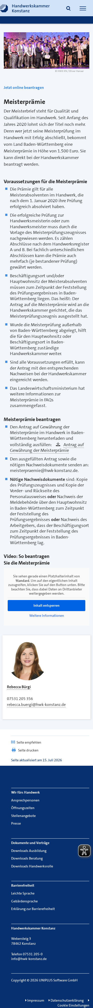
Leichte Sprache (22, 893)
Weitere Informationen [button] (46, 616)
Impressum (35, 1000)
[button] (68, 9)
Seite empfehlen (29, 742)
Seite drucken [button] (28, 750)
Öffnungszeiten (22, 808)
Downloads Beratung (27, 858)
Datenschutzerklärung (67, 1000)
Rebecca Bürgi (19, 686)
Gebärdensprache (24, 901)
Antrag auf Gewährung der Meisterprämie (47, 447)
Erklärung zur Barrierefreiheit (33, 909)
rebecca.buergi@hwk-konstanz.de (36, 704)
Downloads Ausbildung (28, 850)
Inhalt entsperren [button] (46, 605)
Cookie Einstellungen (73, 1005)
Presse (16, 823)
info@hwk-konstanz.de (29, 959)
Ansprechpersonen (25, 800)
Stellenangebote (23, 815)
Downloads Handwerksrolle (32, 866)
